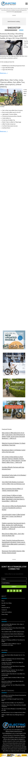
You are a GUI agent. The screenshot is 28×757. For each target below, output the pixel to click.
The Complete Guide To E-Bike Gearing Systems (12, 631)
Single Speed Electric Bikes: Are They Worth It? (12, 702)
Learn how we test (17, 11)
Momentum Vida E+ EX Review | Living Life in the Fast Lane (13, 451)
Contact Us (4, 609)
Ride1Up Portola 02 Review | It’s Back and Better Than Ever (13, 444)
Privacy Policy (4, 614)
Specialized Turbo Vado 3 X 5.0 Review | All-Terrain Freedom (14, 476)
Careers (3, 605)
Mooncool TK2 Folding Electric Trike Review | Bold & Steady (13, 552)
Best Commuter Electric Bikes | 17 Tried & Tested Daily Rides (12, 489)
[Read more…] (4, 73)
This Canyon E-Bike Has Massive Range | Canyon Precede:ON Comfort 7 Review (14, 507)
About (2, 600)
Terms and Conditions (6, 612)
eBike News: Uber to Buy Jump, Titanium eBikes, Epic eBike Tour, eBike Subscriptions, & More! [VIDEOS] (12, 83)
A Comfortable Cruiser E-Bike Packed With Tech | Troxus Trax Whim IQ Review (13, 516)
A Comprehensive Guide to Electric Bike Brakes (12, 634)
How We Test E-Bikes (6, 603)
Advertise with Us (5, 607)
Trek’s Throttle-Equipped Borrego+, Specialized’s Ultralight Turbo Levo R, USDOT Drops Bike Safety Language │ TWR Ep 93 (14, 543)
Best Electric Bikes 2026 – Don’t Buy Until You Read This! (13, 534)
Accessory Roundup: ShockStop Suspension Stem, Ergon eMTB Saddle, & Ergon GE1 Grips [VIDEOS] (13, 35)
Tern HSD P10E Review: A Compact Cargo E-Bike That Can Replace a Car (13, 483)
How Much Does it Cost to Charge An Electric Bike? (13, 712)
